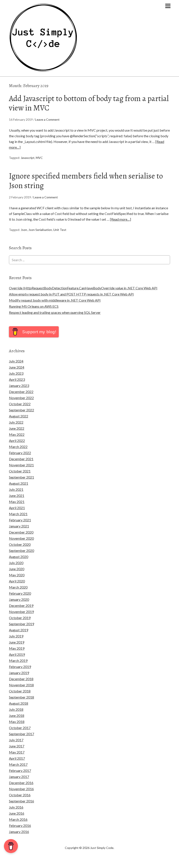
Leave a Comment (47, 119)
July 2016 (16, 807)
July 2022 (16, 422)
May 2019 (16, 648)
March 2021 (18, 514)
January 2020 (19, 599)
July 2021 (16, 489)
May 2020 (16, 575)
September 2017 (21, 734)
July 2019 (16, 636)
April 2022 (17, 440)
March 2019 (18, 660)
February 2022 (20, 453)
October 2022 (20, 404)
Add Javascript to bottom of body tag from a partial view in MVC (89, 103)
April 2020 (17, 581)
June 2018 (16, 715)
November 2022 (21, 398)
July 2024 (16, 361)
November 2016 (21, 789)
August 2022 (18, 416)
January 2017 (19, 777)
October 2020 (20, 544)
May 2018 (16, 722)
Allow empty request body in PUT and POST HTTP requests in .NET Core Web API (71, 294)
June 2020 (16, 569)
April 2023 (17, 379)
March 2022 (18, 447)
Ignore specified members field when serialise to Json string (86, 180)
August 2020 (18, 557)
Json (24, 230)
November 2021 (21, 465)
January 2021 (19, 526)
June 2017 (16, 746)
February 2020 (20, 593)
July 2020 (16, 563)
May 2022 (16, 434)
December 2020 (21, 532)
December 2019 (21, 605)
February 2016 (20, 825)
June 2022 (16, 428)
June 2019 (16, 642)
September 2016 (21, 801)
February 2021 (20, 520)
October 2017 (20, 728)
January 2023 (19, 385)
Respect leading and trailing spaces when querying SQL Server (55, 312)
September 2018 (21, 697)
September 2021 (21, 477)
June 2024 (16, 367)
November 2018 (21, 685)
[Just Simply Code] (43, 69)
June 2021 (16, 495)
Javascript (27, 158)
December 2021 (21, 459)
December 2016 (21, 783)
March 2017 (18, 764)
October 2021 (20, 471)
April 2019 (17, 654)
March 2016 (18, 819)
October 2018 (20, 691)
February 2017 (20, 770)
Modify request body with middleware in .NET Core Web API (55, 300)
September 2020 (21, 550)
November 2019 (21, 612)
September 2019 (21, 624)
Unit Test (59, 230)
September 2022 (21, 410)
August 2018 (18, 703)
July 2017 (16, 740)
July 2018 (16, 709)
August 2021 (18, 483)
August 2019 (18, 630)
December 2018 (21, 679)
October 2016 (20, 795)
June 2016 (16, 813)
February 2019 (20, 667)
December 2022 (21, 392)
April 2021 (17, 508)
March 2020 (18, 587)
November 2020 (21, 538)
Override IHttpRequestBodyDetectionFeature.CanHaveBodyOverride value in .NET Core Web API (83, 288)
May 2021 (16, 502)
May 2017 (16, 752)
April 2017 (17, 758)
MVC (39, 158)
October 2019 (20, 618)
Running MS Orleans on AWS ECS (34, 306)
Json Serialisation (40, 230)
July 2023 (16, 373)
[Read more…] (120, 219)
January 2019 (19, 673)
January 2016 (19, 832)
